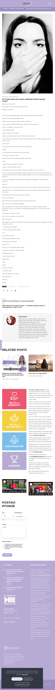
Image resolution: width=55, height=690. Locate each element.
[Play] (4, 491)
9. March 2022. (38, 376)
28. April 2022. (12, 104)
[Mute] (22, 491)
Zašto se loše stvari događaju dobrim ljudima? (14, 588)
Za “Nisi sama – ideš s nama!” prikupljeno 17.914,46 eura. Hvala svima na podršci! (15, 571)
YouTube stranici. (38, 452)
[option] (14, 367)
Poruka (4, 524)
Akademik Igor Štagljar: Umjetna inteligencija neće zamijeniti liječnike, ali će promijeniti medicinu (15, 580)
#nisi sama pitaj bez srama (23, 286)
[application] (14, 486)
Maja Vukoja (5, 104)
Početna (6, 8)
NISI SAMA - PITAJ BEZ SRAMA (17, 8)
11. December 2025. (14, 379)
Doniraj (1, 345)
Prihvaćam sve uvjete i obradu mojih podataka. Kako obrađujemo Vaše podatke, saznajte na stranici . (14, 546)
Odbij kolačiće (27, 679)
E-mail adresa (18, 512)
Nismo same (5, 379)
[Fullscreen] (24, 491)
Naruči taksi (48, 684)
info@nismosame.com (44, 575)
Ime (3, 512)
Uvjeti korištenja (7, 541)
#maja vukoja (12, 286)
